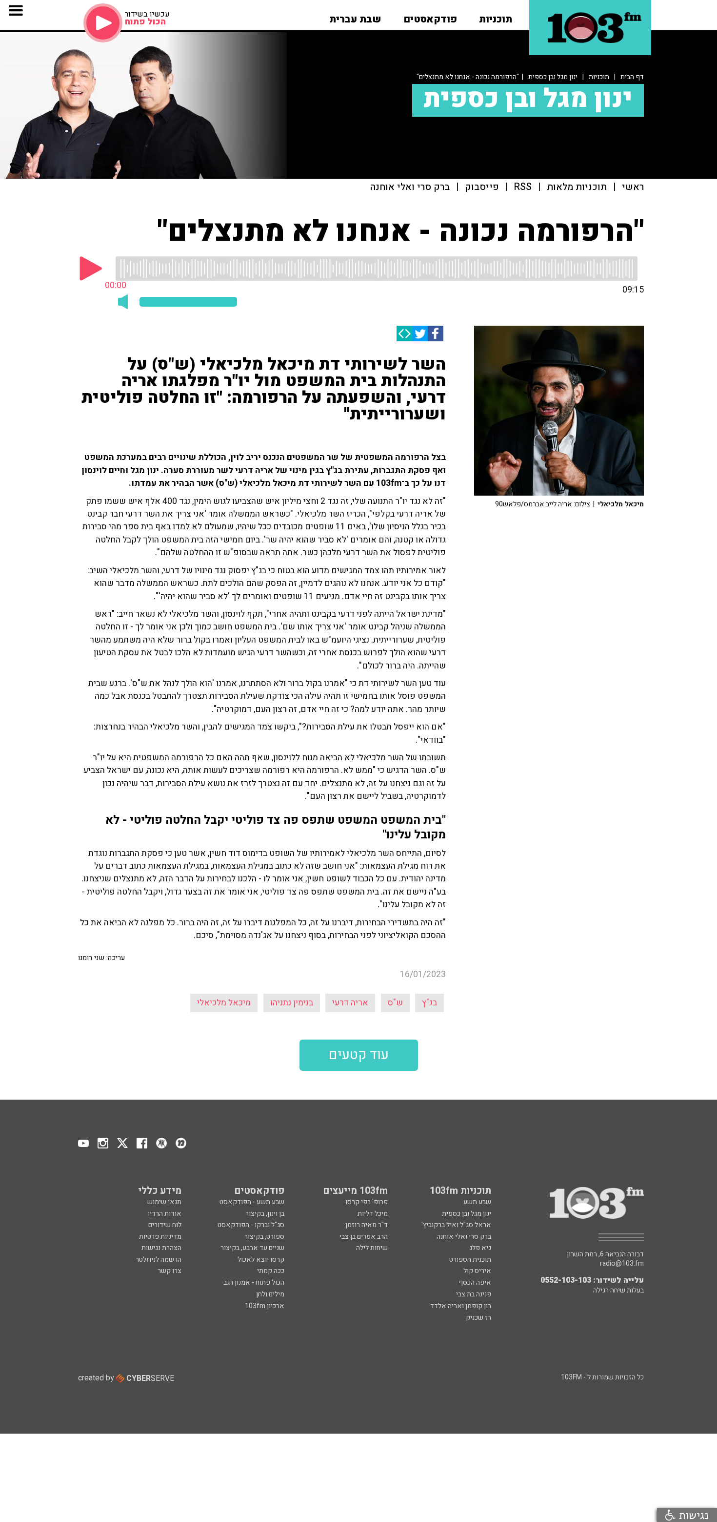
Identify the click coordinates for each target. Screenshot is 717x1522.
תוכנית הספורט (470, 1259)
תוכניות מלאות (577, 187)
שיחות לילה (372, 1247)
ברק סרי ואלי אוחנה (410, 187)
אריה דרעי (350, 1003)
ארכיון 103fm (264, 1306)
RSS (523, 187)
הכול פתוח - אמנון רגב (253, 1282)
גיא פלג (480, 1247)
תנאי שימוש (164, 1202)
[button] (495, 16)
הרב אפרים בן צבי (363, 1236)
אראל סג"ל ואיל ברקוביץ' (456, 1225)
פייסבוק (482, 187)
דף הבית (632, 77)
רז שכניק (478, 1317)
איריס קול (477, 1270)
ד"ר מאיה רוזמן (366, 1225)
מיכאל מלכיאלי (224, 1003)
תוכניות (599, 77)
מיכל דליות (373, 1213)
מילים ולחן (270, 1294)
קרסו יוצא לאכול (261, 1259)
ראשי (633, 187)
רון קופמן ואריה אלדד (460, 1306)
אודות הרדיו (164, 1213)
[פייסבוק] (435, 333)
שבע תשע (477, 1202)
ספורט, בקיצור (264, 1236)
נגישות (692, 1515)
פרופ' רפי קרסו (366, 1202)
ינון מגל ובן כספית (553, 77)
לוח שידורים (164, 1225)
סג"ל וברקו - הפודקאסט (251, 1225)
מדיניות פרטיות (160, 1236)
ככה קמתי (270, 1270)
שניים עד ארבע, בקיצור (252, 1247)
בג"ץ (429, 1003)
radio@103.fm (622, 1263)
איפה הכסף (474, 1282)
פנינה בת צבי (473, 1294)
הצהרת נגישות (161, 1247)
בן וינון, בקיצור (264, 1213)
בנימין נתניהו (291, 1003)
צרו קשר (169, 1270)
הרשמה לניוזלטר (158, 1259)
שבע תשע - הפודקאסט (251, 1202)
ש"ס (395, 1003)
